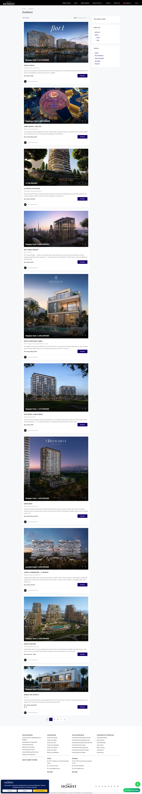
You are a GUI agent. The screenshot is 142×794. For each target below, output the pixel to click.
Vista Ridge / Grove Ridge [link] (33, 414)
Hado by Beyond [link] (30, 643)
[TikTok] (115, 786)
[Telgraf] (118, 786)
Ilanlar (75, 3)
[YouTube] (109, 786)
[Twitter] (99, 786)
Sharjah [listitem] (97, 64)
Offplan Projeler (67, 3)
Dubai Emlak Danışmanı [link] (33, 81)
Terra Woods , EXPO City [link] (32, 126)
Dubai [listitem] (96, 53)
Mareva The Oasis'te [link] (31, 694)
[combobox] (83, 18)
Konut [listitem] (96, 35)
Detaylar (82, 75)
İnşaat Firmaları (97, 3)
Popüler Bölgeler (85, 3)
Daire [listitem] (98, 37)
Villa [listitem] (98, 40)
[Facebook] (96, 786)
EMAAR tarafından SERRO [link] (33, 341)
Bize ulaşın (50, 772)
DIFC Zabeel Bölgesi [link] (31, 249)
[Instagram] (102, 786)
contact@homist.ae (54, 768)
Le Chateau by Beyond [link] (32, 188)
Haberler (108, 3)
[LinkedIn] (106, 786)
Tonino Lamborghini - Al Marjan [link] (36, 572)
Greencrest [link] (28, 503)
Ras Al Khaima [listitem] (99, 55)
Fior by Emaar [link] (29, 65)
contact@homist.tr (79, 768)
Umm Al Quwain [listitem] (99, 58)
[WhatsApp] (112, 786)
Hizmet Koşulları (85, 793)
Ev (24, 8)
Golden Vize (117, 3)
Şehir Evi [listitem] (97, 32)
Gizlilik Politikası (77, 793)
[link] (56, 42)
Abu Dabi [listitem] (97, 61)
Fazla (136, 3)
